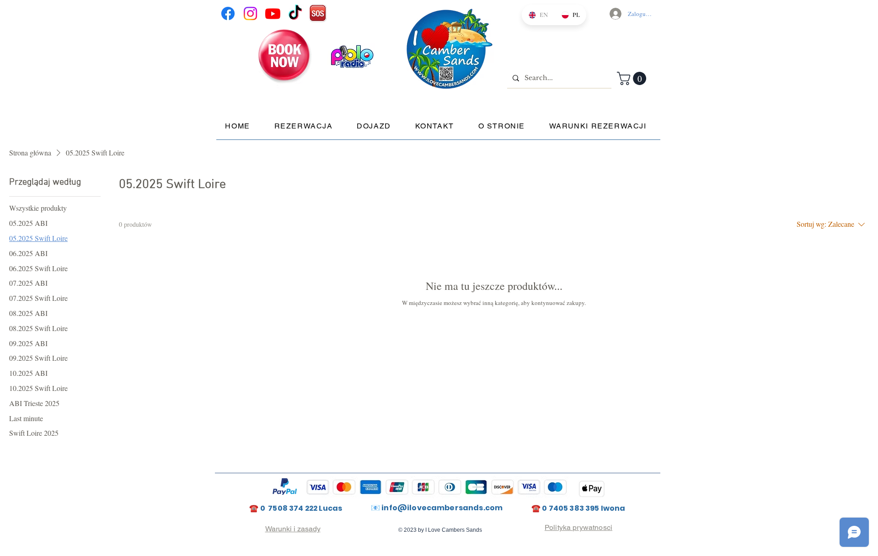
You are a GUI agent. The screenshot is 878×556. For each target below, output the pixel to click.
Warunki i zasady (293, 528)
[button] (633, 78)
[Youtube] (273, 13)
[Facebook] (228, 13)
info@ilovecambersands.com (442, 508)
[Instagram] (250, 13)
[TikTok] (295, 13)
